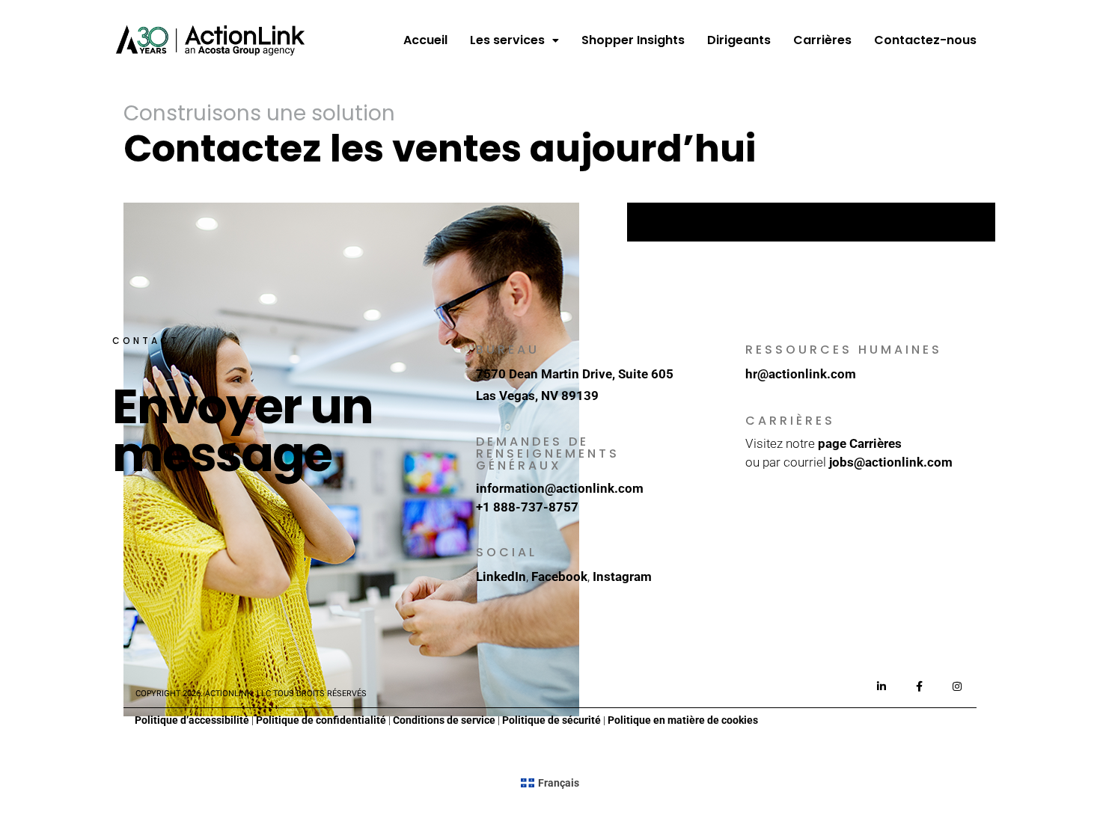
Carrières (822, 40)
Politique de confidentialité (321, 720)
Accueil (425, 40)
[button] (514, 40)
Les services (507, 40)
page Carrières (860, 443)
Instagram (622, 576)
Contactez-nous (925, 40)
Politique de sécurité (551, 720)
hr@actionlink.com (800, 373)
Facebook (559, 576)
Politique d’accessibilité (192, 720)
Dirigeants (739, 40)
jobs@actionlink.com (891, 462)
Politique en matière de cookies (683, 720)
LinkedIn (501, 576)
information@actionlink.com (560, 488)
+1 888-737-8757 (527, 506)
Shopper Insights (633, 40)
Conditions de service (444, 720)
